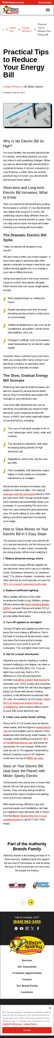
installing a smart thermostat (30, 679)
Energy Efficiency (27, 29)
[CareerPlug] (16, 928)
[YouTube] (21, 928)
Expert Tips (12, 29)
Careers (27, 979)
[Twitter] (32, 928)
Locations (27, 992)
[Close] (50, 1008)
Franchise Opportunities (27, 973)
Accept (27, 1030)
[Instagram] (27, 928)
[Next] (31, 902)
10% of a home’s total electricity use (24, 584)
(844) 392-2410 (27, 922)
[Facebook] (38, 928)
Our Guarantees (27, 966)
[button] (48, 10)
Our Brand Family (27, 985)
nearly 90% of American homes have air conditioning (26, 703)
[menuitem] (27, 960)
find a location (45, 2)
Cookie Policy (30, 1024)
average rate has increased (19, 494)
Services (27, 960)
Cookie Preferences (12, 1024)
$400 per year (35, 758)
